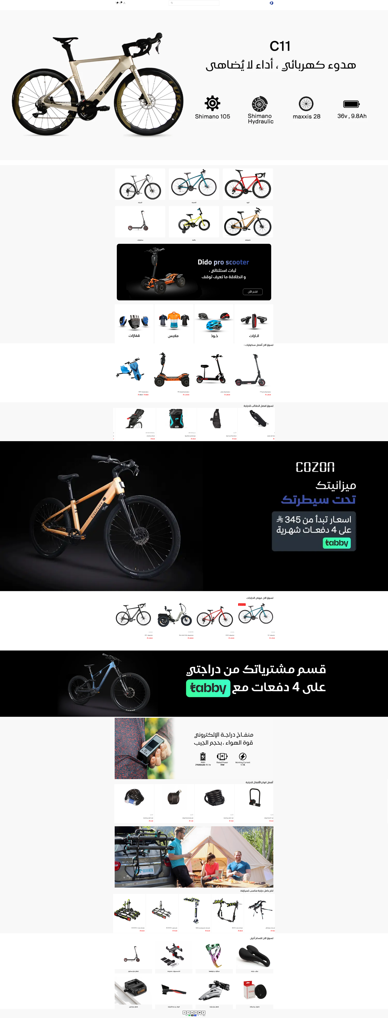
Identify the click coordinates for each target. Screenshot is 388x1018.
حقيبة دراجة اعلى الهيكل (168, 435)
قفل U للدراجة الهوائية (269, 818)
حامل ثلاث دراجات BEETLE (237, 927)
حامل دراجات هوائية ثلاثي (270, 927)
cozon (232, 632)
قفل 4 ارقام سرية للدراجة (148, 818)
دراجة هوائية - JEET (149, 635)
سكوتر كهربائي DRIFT (174, 391)
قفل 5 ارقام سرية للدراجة (228, 818)
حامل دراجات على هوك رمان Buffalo (203, 927)
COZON (190, 632)
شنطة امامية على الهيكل (208, 435)
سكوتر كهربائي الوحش (256, 391)
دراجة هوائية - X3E (271, 635)
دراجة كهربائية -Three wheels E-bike (186, 635)
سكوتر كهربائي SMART (133, 391)
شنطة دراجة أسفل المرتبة (126, 435)
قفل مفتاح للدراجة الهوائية (187, 818)
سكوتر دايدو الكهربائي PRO (214, 391)
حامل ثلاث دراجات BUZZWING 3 (138, 927)
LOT (252, 433)
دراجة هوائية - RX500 (230, 635)
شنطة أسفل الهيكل (250, 435)
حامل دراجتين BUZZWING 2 (171, 927)
